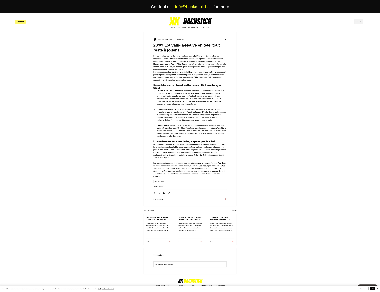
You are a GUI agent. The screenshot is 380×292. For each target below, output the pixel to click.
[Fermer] (377, 288)
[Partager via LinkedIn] (164, 193)
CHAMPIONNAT (159, 186)
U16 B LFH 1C (159, 181)
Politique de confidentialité (106, 289)
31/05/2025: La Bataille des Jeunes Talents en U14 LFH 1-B (189, 218)
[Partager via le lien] (169, 193)
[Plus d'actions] (225, 39)
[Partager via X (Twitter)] (159, 193)
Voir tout (234, 210)
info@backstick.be (192, 6)
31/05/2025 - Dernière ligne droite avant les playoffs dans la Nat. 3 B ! (157, 218)
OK (373, 289)
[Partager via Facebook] (154, 193)
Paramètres (363, 289)
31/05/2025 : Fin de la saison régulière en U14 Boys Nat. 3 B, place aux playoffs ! (220, 218)
